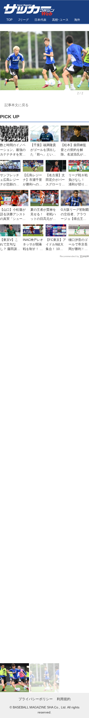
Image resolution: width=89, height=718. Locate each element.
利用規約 (64, 699)
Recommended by (69, 256)
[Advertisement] (44, 461)
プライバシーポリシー (35, 699)
